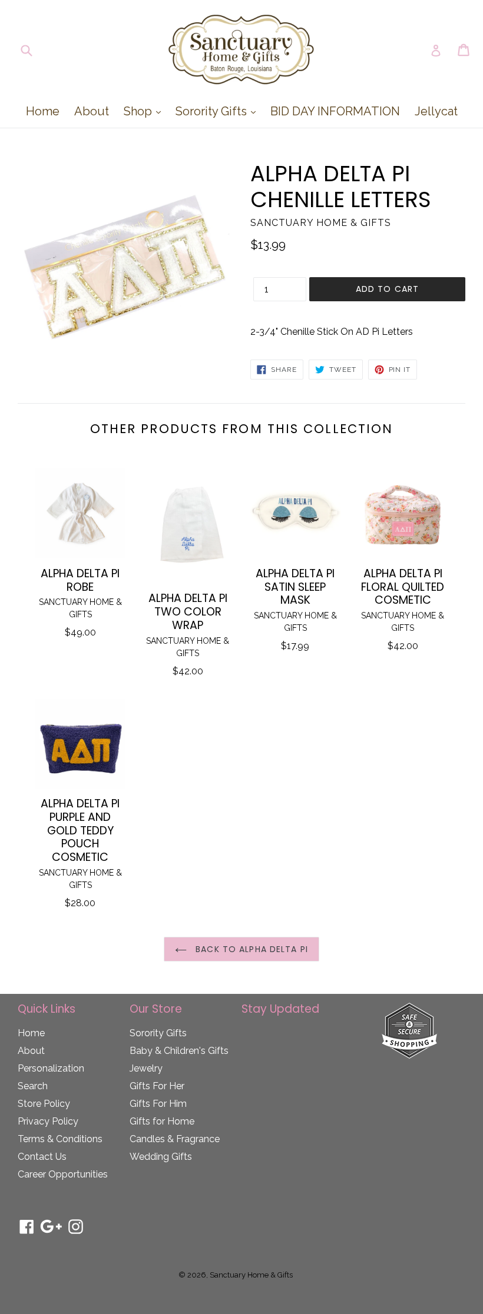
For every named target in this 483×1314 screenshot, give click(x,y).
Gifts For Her (157, 1086)
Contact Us (42, 1156)
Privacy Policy (48, 1121)
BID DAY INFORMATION (335, 111)
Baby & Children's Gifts (179, 1050)
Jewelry (146, 1068)
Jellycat (436, 111)
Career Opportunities (63, 1174)
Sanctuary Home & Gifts (251, 1274)
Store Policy (44, 1103)
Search (33, 1086)
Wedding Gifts (161, 1156)
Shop (145, 111)
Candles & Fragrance (175, 1139)
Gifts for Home (162, 1121)
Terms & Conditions (60, 1139)
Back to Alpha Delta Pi (250, 949)
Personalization (51, 1068)
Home (42, 111)
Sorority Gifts (219, 111)
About (91, 111)
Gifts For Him (158, 1103)
